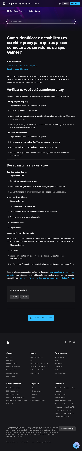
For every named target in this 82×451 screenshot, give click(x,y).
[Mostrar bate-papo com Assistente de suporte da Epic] (76, 445)
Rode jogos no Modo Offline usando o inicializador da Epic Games (46, 278)
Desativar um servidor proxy (17, 69)
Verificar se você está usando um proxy (22, 66)
